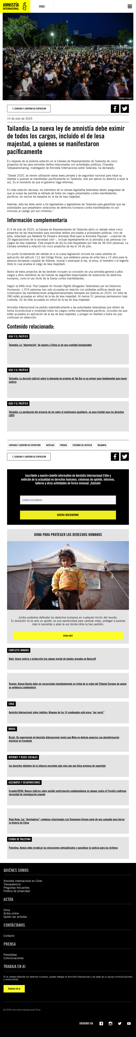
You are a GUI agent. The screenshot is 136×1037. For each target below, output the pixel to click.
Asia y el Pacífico (18, 336)
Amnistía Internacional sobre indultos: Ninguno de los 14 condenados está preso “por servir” (56, 712)
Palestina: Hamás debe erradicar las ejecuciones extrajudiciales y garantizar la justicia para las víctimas (63, 847)
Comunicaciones (14, 958)
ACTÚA (8, 899)
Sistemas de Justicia (82, 445)
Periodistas (10, 954)
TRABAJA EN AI (14, 988)
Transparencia (12, 884)
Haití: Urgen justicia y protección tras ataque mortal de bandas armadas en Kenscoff (52, 659)
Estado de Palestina (19, 839)
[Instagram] (110, 1023)
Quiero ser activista (15, 916)
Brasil (12, 729)
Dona (7, 910)
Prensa (63, 445)
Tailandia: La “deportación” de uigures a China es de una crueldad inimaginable (50, 345)
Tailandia (102, 445)
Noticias (50, 445)
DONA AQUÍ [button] (68, 635)
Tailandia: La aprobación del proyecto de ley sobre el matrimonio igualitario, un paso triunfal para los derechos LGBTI (66, 413)
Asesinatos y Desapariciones (24, 782)
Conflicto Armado (18, 650)
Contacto (9, 935)
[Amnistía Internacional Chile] (15, 6)
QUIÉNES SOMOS (16, 870)
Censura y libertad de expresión (25, 445)
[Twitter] (119, 1023)
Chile (11, 704)
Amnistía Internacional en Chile (23, 881)
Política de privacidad (17, 891)
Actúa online (11, 913)
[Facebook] (101, 1023)
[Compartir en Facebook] (115, 108)
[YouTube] (128, 1023)
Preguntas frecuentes (16, 887)
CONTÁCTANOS (14, 925)
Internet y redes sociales (23, 757)
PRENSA (10, 944)
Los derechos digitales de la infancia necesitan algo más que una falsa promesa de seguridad (57, 766)
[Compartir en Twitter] (125, 108)
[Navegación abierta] (130, 6)
